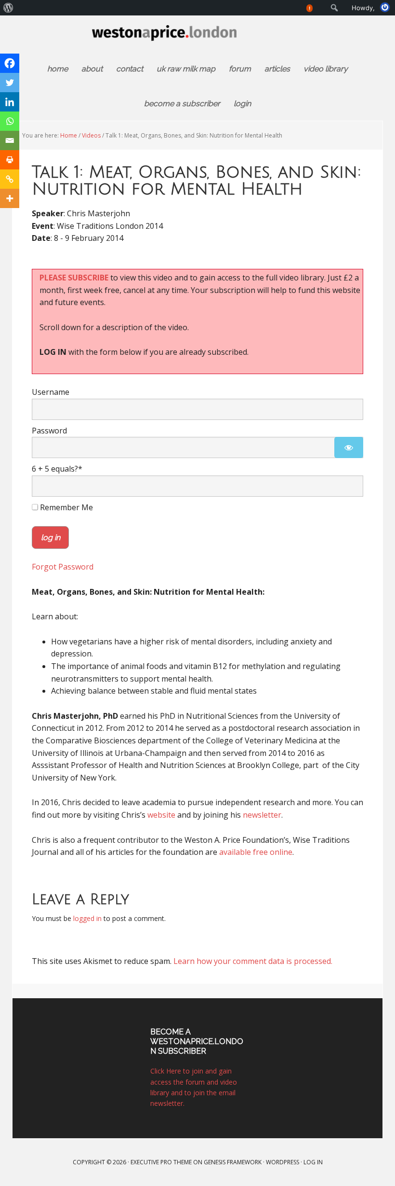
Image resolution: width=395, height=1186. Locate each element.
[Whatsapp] (9, 121)
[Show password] (348, 447)
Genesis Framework (233, 1162)
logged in (87, 918)
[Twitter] (9, 82)
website (161, 814)
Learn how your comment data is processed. (252, 961)
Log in (313, 1162)
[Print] (9, 159)
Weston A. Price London (197, 38)
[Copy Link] (9, 179)
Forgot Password (62, 566)
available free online (255, 852)
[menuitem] (8, 7)
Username (50, 392)
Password (49, 430)
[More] (9, 198)
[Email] (9, 140)
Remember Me (65, 507)
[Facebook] (9, 63)
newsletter (262, 814)
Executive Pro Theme (161, 1162)
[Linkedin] (9, 102)
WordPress (282, 1162)
